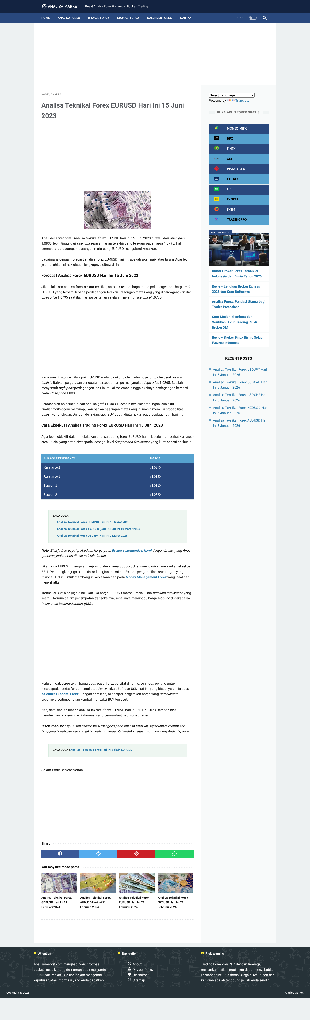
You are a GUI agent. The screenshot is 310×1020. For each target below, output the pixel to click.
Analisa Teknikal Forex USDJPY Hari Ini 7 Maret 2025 (92, 536)
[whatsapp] (174, 854)
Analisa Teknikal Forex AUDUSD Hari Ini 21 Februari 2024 (95, 902)
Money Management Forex (146, 577)
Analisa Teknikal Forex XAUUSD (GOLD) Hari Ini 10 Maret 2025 (98, 529)
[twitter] (98, 854)
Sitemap (139, 980)
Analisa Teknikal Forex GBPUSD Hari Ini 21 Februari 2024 (56, 902)
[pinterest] (136, 854)
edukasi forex (128, 17)
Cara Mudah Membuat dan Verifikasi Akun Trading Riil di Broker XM (234, 322)
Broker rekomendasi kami (131, 551)
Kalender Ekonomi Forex (60, 694)
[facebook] (60, 854)
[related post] (59, 883)
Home (45, 17)
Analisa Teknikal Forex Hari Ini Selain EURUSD (101, 750)
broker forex (98, 17)
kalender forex (159, 17)
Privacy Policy (143, 970)
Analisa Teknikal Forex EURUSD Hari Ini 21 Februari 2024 (134, 902)
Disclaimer (140, 975)
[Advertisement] (155, 55)
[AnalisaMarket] (63, 6)
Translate (242, 101)
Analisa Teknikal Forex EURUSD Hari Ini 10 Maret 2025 (93, 522)
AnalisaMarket (294, 992)
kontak (185, 17)
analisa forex (69, 17)
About (137, 964)
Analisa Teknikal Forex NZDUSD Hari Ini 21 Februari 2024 (173, 902)
